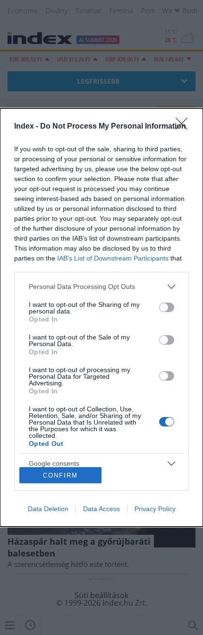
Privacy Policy (155, 509)
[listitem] (101, 287)
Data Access (101, 509)
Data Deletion (48, 509)
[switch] (166, 307)
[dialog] (101, 317)
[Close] (185, 127)
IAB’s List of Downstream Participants (113, 258)
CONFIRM (60, 475)
